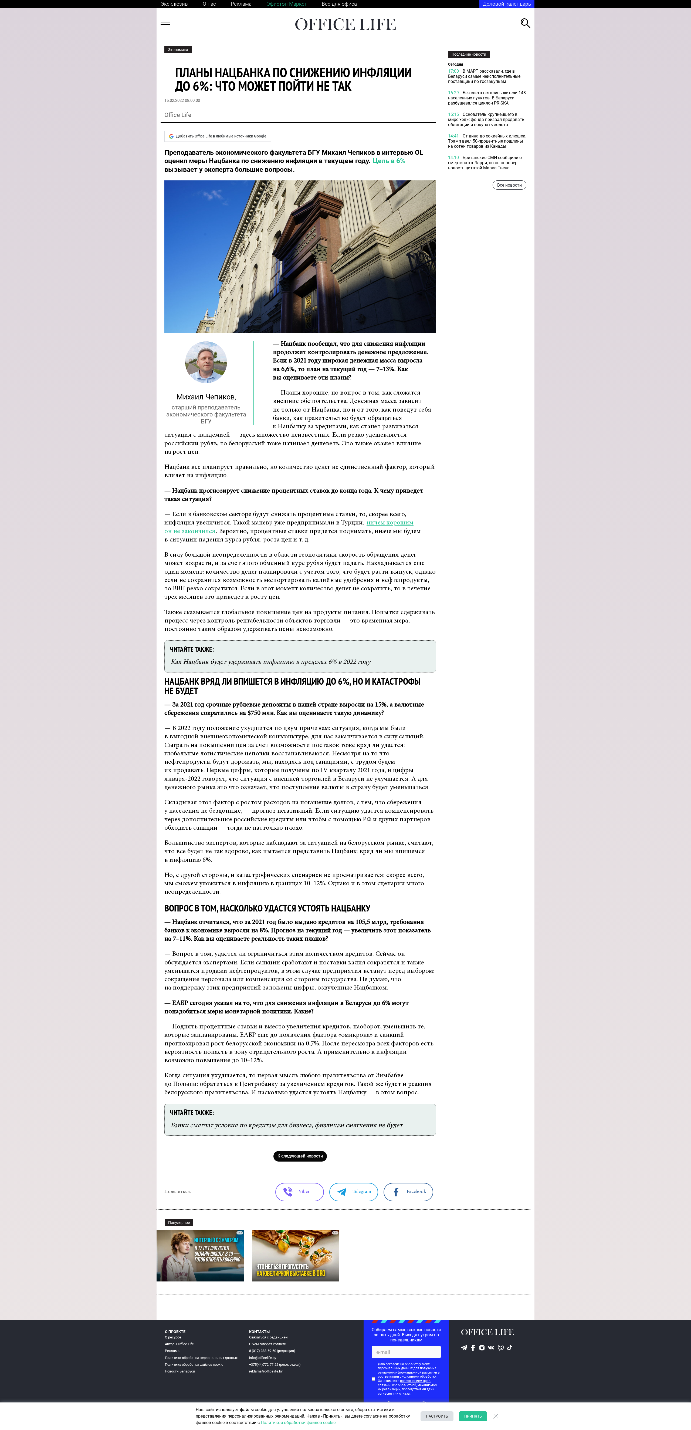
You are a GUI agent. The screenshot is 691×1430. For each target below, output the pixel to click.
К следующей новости (300, 1156)
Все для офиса (339, 4)
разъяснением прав (415, 1381)
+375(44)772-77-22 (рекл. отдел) (275, 1364)
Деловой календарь (507, 4)
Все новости (509, 185)
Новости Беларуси (180, 1371)
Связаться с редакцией (268, 1337)
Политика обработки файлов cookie (194, 1364)
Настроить (437, 1416)
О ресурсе (173, 1337)
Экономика (178, 50)
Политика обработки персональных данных (201, 1358)
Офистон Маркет (286, 4)
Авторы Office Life (179, 1344)
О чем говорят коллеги (267, 1344)
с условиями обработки (418, 1376)
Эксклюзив (174, 4)
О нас (209, 4)
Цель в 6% (389, 161)
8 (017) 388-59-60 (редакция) (272, 1351)
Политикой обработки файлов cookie (298, 1422)
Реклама (241, 4)
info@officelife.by (262, 1358)
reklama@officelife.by (266, 1371)
